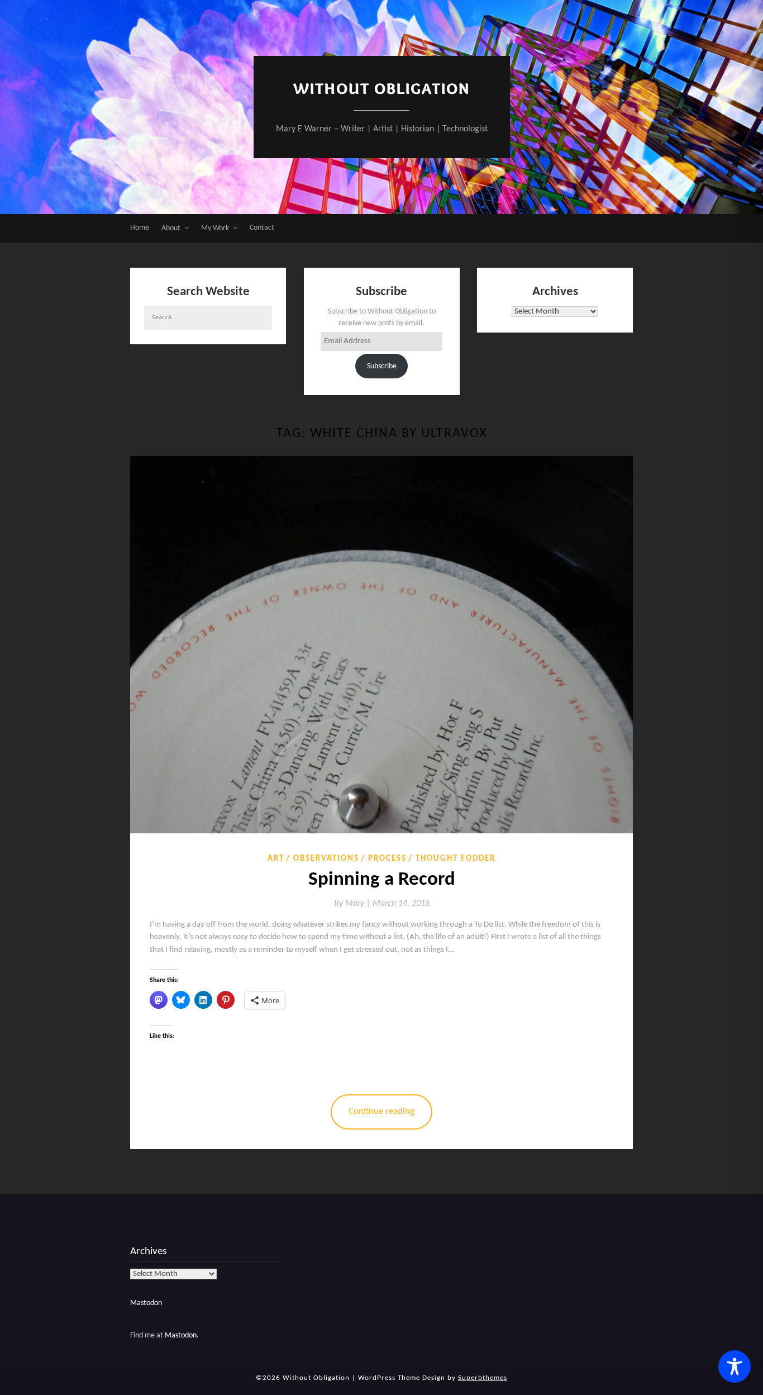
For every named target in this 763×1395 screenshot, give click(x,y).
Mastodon (146, 1303)
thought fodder (455, 859)
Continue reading (381, 1111)
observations (326, 859)
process (387, 859)
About (170, 228)
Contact (262, 228)
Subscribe (382, 366)
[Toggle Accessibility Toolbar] (734, 1366)
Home (139, 228)
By (353, 903)
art (276, 859)
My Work (215, 228)
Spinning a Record (381, 880)
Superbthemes (482, 1378)
